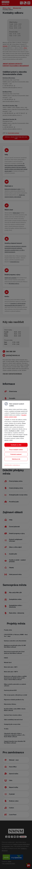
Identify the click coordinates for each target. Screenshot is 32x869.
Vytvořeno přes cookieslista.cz (12, 465)
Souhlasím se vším (16, 445)
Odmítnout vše (16, 459)
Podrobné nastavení (16, 454)
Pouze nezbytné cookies (16, 449)
